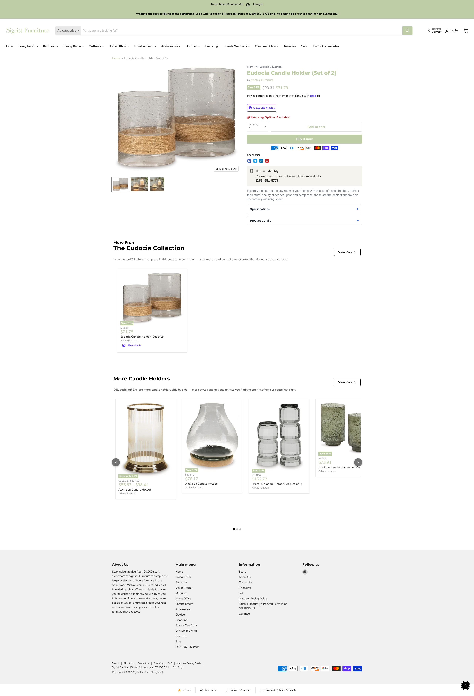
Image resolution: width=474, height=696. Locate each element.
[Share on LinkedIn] (261, 161)
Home (9, 46)
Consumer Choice (266, 46)
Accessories (169, 46)
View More (345, 252)
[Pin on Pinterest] (267, 161)
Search (243, 571)
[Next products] (358, 462)
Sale (304, 46)
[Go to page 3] (240, 529)
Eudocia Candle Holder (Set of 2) (142, 337)
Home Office (118, 46)
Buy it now (304, 139)
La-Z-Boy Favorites (326, 46)
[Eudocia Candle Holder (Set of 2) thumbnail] (120, 184)
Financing (211, 46)
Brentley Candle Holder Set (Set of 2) (277, 484)
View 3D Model (264, 108)
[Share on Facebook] (249, 161)
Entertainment (144, 46)
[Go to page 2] (237, 529)
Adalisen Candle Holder (201, 484)
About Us (245, 577)
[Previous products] (116, 462)
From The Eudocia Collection (264, 66)
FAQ (241, 593)
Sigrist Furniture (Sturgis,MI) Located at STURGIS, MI (140, 667)
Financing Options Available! (270, 117)
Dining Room (72, 46)
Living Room (27, 46)
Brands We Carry (235, 46)
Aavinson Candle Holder (134, 490)
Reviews (290, 46)
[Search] (407, 30)
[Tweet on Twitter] (255, 161)
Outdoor (192, 46)
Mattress (95, 46)
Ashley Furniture (262, 80)
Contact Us (245, 582)
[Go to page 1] (234, 529)
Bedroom (49, 46)
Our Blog (244, 614)
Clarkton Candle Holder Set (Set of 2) (343, 467)
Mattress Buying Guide (253, 598)
